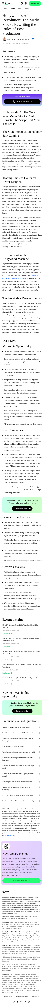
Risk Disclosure (10, 835)
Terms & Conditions (22, 996)
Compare (26, 8)
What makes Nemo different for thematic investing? (18, 801)
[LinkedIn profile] (33, 39)
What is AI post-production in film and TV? (16, 727)
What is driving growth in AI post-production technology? (16, 788)
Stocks (19, 8)
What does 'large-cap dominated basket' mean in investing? (17, 740)
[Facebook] (25, 1001)
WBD (18, 471)
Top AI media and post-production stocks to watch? (18, 752)
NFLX (16, 435)
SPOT (24, 454)
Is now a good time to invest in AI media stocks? (17, 782)
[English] (26, 3)
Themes (5, 8)
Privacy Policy (8, 996)
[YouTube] (21, 1001)
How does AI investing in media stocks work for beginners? (17, 759)
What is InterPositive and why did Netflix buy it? (17, 733)
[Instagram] (28, 1001)
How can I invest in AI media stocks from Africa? (18, 795)
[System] (22, 3)
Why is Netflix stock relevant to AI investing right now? (18, 767)
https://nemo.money (21, 897)
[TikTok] (17, 1001)
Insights (12, 8)
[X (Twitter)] (14, 1001)
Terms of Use (35, 996)
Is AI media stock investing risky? (13, 746)
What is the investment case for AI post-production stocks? (18, 775)
